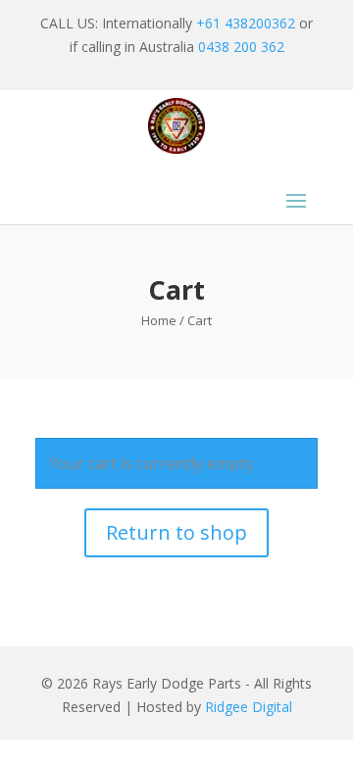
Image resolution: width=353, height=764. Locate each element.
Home (158, 320)
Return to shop (176, 532)
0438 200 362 (241, 46)
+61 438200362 (245, 23)
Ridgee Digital (248, 706)
